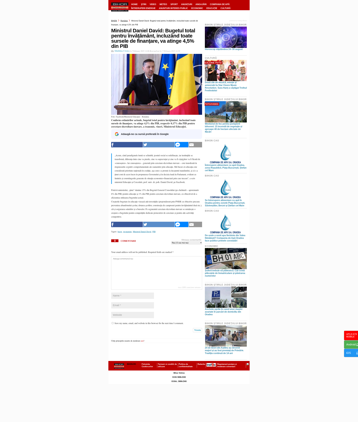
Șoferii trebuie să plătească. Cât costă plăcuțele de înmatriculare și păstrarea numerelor (225, 273)
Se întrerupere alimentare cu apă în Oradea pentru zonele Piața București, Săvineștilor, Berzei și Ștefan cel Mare (225, 203)
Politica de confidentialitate (186, 365)
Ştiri (143, 4)
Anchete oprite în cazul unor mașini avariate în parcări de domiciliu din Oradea (223, 312)
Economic (197, 8)
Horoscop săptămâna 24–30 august (224, 49)
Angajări (201, 4)
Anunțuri (186, 4)
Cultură (226, 8)
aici (142, 340)
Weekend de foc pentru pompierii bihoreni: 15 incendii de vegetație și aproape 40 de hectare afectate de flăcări (223, 128)
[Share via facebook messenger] (181, 144)
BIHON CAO (212, 140)
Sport (174, 4)
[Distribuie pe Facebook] (127, 144)
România (124, 21)
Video (153, 4)
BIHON (114, 21)
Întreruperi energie (143, 8)
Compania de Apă (220, 4)
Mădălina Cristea (122, 50)
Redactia (201, 364)
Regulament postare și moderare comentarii (227, 365)
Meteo (163, 4)
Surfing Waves (242, 20)
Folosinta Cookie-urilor (147, 365)
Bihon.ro (131, 364)
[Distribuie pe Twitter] (159, 144)
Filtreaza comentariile (191, 240)
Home (134, 4)
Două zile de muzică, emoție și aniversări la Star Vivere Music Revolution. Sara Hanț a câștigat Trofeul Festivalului (226, 86)
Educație (211, 8)
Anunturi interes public (173, 8)
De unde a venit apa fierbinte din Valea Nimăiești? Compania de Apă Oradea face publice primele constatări (225, 238)
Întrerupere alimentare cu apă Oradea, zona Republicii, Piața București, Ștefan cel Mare (226, 168)
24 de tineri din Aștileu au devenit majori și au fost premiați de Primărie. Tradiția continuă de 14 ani (224, 350)
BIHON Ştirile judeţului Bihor (226, 25)
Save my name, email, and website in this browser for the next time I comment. (149, 323)
